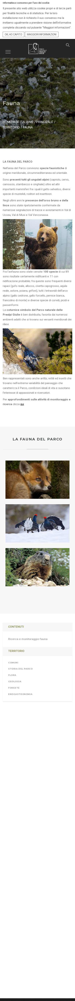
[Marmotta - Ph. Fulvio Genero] (37, 567)
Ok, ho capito (13, 34)
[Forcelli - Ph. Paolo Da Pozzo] (37, 523)
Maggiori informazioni (41, 34)
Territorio (11, 127)
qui (22, 404)
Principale (44, 122)
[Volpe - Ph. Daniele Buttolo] (37, 480)
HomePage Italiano (18, 122)
